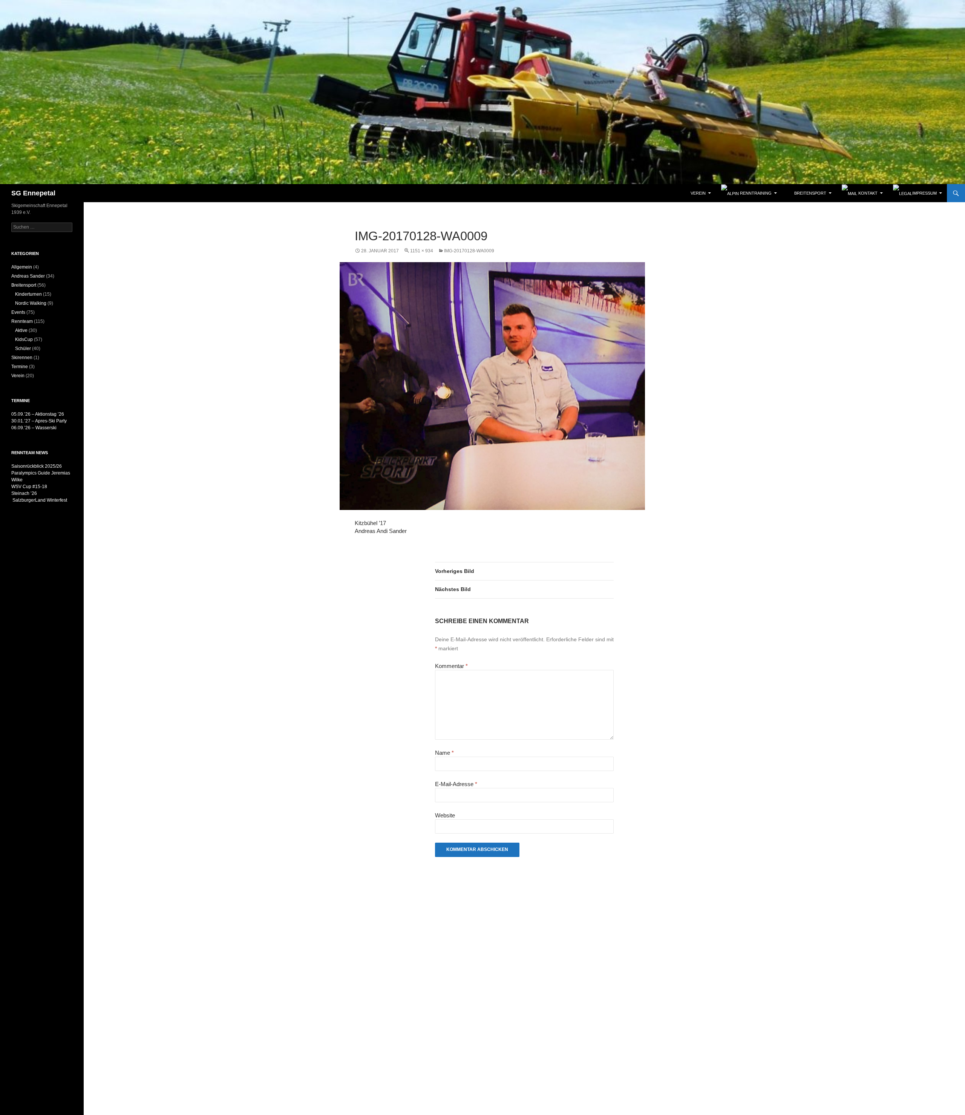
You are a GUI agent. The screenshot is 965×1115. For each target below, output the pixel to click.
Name (444, 752)
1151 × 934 (421, 250)
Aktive (21, 330)
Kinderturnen (28, 294)
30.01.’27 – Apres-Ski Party (39, 421)
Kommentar (451, 666)
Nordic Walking (30, 303)
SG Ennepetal (33, 193)
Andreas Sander (28, 276)
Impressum (924, 193)
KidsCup (24, 339)
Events (18, 312)
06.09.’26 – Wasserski (34, 427)
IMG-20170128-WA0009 (469, 250)
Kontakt (867, 193)
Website (445, 815)
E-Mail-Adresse (456, 784)
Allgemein (21, 267)
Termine (19, 366)
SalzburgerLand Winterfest (39, 500)
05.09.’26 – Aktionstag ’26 (37, 414)
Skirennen (21, 357)
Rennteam (22, 321)
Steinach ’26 (24, 493)
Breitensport (23, 285)
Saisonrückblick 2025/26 (36, 466)
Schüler (23, 348)
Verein (18, 375)
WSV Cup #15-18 (29, 486)
